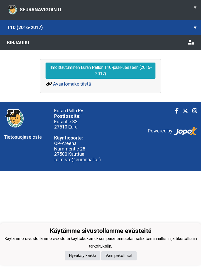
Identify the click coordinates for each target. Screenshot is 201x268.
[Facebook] (174, 111)
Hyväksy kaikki (82, 255)
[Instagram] (192, 111)
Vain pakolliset (118, 255)
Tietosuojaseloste (23, 137)
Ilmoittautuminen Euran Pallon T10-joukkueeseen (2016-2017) (100, 70)
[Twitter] (183, 111)
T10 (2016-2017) (101, 27)
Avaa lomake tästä (72, 84)
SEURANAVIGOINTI (108, 8)
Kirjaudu (18, 42)
